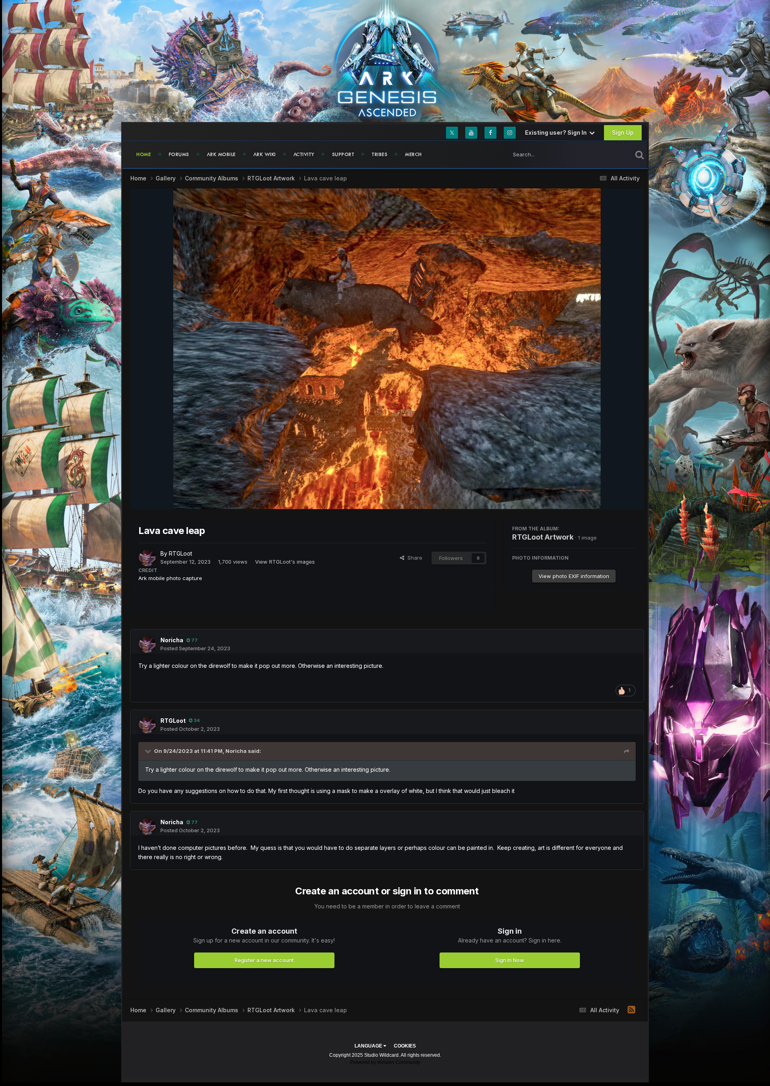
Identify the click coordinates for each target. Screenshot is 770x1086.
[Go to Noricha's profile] (147, 644)
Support (343, 154)
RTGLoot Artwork (542, 537)
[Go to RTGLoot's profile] (147, 558)
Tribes (379, 154)
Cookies (405, 1046)
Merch (413, 154)
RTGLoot (180, 553)
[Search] (639, 154)
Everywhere (607, 154)
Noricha (171, 640)
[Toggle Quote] (149, 751)
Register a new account (264, 960)
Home (143, 154)
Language (369, 1046)
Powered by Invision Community (385, 1062)
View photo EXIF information (574, 576)
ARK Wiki (264, 154)
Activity (304, 154)
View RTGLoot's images (285, 561)
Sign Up (623, 132)
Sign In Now (509, 960)
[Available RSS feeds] (631, 1009)
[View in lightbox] (387, 348)
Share (413, 557)
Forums (179, 154)
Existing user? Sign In (557, 132)
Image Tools (611, 495)
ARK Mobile (221, 154)
